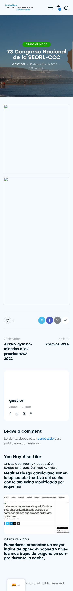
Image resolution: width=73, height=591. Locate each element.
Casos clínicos (36, 44)
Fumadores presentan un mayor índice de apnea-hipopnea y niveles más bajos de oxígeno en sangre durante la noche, (36, 551)
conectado (46, 438)
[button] (65, 320)
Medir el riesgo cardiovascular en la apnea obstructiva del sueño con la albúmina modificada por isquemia (36, 480)
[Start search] (66, 8)
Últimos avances (44, 467)
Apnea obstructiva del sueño (28, 463)
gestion (17, 400)
